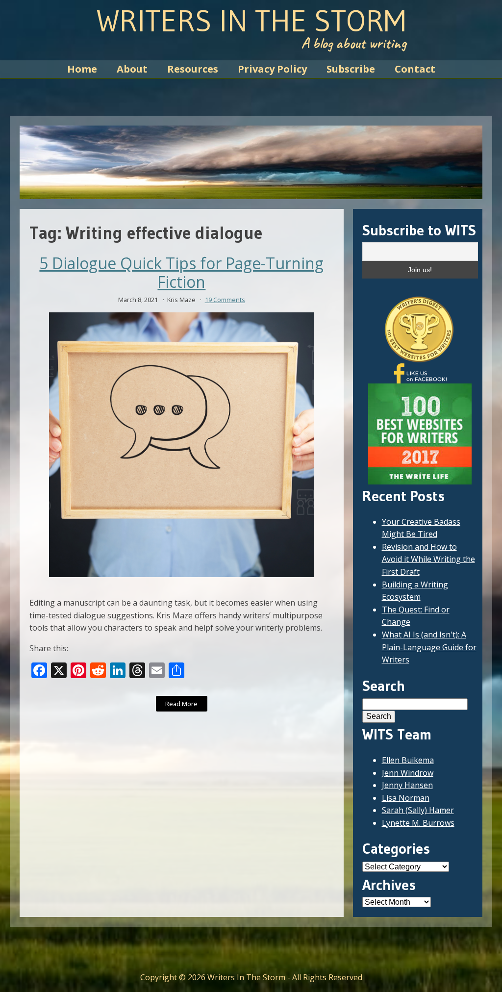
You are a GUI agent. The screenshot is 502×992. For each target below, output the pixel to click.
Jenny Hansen (407, 785)
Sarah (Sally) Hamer (418, 810)
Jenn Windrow (407, 772)
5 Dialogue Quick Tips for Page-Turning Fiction (181, 273)
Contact (415, 69)
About (132, 69)
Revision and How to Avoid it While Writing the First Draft (428, 559)
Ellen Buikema (408, 760)
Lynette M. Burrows (418, 822)
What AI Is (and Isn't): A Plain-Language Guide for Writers (429, 647)
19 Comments (225, 299)
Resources (192, 69)
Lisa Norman (405, 797)
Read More (181, 703)
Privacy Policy (272, 69)
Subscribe (350, 69)
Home (82, 69)
